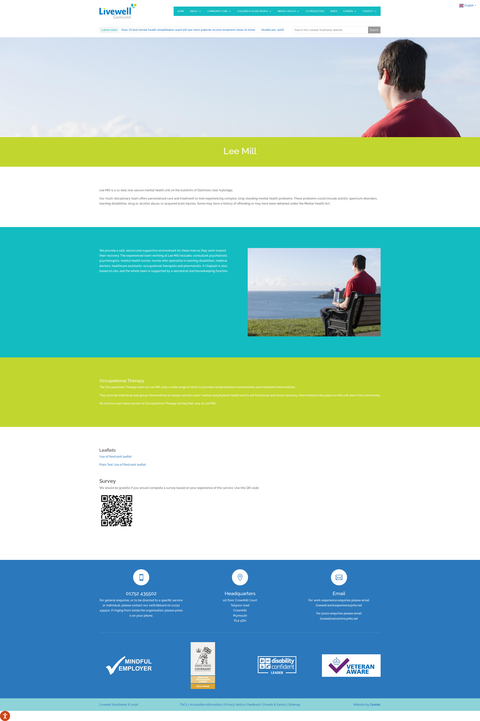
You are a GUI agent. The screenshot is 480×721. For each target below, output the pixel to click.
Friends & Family (274, 704)
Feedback (254, 704)
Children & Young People (252, 11)
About (194, 11)
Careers (348, 11)
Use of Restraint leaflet (115, 456)
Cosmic (375, 704)
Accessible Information (206, 704)
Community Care (217, 11)
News (333, 11)
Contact (368, 11)
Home (180, 11)
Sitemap (294, 704)
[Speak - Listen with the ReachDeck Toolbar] (5, 716)
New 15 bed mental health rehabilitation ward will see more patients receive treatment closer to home (188, 29)
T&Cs (183, 704)
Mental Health (287, 11)
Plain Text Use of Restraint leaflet (122, 464)
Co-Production (314, 11)
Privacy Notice (234, 704)
